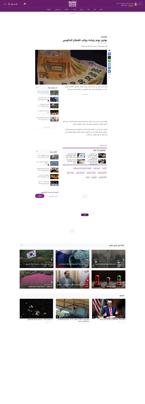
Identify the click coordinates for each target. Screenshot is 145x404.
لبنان (88, 9)
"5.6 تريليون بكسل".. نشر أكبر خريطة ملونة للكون (40, 320)
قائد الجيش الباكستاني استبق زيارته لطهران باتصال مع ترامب (42, 118)
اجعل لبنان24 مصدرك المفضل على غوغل (93, 46)
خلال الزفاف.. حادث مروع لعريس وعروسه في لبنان (43, 182)
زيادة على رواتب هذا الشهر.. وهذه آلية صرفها (71, 161)
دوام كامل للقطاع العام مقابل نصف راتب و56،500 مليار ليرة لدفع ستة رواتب (92, 162)
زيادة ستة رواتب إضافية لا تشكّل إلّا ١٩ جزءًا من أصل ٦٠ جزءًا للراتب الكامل (92, 156)
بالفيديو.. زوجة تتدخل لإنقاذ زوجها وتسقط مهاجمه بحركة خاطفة (43, 92)
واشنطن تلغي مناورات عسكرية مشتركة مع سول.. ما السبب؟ (43, 105)
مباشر (101, 9)
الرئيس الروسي (99, 121)
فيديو (81, 9)
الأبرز (95, 9)
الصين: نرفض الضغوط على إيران (43, 111)
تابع (85, 215)
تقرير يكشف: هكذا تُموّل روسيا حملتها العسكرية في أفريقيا (43, 98)
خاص (75, 9)
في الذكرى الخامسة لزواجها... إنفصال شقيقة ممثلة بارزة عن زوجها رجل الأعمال (42, 169)
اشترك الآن (131, 5)
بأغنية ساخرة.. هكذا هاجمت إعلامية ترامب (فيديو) (112, 320)
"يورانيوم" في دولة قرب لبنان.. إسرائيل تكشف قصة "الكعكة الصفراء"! (43, 176)
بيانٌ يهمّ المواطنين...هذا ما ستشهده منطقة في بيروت (43, 156)
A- (109, 77)
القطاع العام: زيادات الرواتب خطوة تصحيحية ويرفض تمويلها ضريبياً (71, 155)
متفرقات (49, 9)
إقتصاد (66, 9)
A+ (109, 74)
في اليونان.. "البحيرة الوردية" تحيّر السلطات (40, 286)
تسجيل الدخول (124, 5)
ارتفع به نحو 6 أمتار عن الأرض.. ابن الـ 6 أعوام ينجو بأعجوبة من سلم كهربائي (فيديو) (73, 320)
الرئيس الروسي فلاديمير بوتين (95, 86)
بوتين (102, 129)
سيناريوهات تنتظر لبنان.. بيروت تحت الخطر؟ (42, 162)
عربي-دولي (57, 9)
